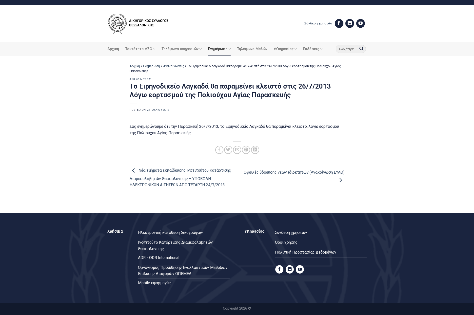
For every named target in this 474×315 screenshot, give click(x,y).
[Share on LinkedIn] (255, 150)
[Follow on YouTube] (360, 23)
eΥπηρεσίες (284, 49)
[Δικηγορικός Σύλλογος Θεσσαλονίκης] (144, 23)
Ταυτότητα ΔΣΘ (138, 49)
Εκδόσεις (311, 49)
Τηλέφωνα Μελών (252, 49)
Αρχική (113, 49)
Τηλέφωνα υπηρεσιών (180, 49)
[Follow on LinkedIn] (349, 23)
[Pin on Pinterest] (246, 150)
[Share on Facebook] (219, 150)
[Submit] (361, 49)
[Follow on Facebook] (339, 23)
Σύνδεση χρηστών (318, 23)
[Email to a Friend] (237, 150)
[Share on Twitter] (228, 150)
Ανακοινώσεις (173, 66)
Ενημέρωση (217, 49)
